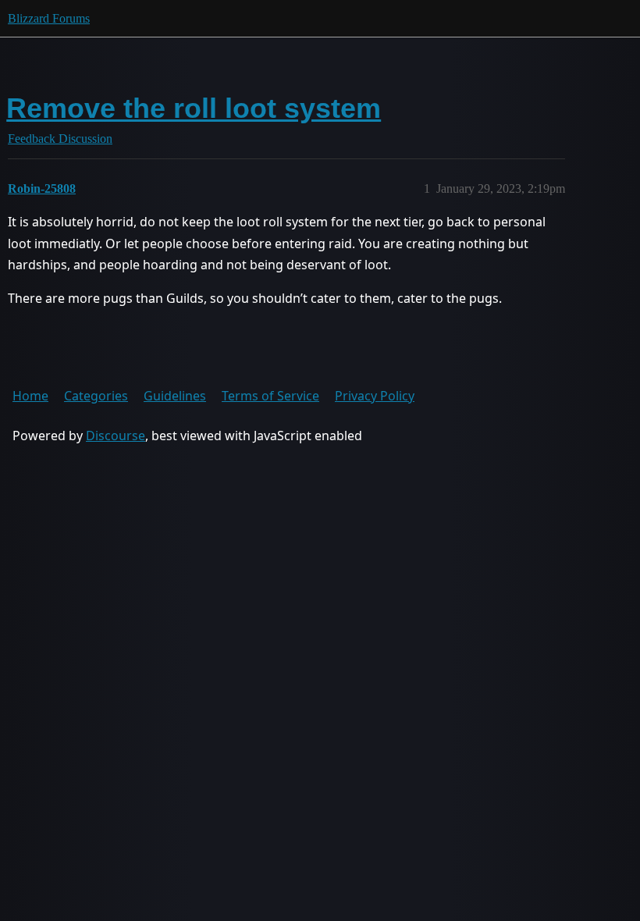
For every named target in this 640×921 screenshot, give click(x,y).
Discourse (115, 435)
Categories (96, 395)
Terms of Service (270, 395)
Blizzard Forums (49, 18)
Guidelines (175, 395)
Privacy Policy (374, 395)
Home (30, 395)
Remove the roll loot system (193, 108)
